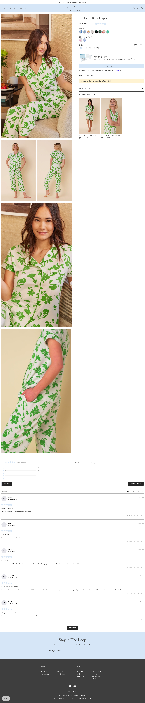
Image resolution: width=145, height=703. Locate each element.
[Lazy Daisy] (107, 32)
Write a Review (138, 484)
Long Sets (45, 671)
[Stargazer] (96, 32)
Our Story (81, 671)
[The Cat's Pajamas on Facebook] (70, 686)
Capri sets (45, 674)
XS (81, 48)
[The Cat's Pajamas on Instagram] (74, 686)
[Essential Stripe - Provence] (84, 40)
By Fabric (22, 8)
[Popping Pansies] (88, 32)
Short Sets (60, 671)
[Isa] (92, 32)
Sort (128, 491)
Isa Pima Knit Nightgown (110, 136)
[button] (134, 8)
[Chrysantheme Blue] (81, 32)
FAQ (78, 674)
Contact (95, 674)
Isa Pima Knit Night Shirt (88, 136)
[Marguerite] (84, 32)
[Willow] (100, 32)
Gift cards (60, 674)
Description (84, 88)
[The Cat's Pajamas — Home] (72, 8)
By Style (12, 8)
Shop (4, 8)
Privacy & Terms (72, 691)
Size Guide (138, 45)
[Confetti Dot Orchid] (81, 40)
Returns (80, 677)
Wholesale (96, 671)
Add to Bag (111, 66)
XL (97, 48)
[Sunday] (104, 32)
